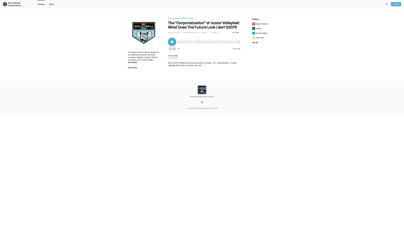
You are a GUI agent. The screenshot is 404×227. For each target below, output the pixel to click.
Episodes (41, 4)
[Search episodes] (387, 4)
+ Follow (396, 4)
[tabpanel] (204, 65)
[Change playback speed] (179, 48)
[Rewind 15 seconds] (170, 48)
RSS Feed (260, 38)
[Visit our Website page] (202, 102)
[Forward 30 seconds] (174, 48)
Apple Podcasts (262, 24)
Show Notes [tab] (173, 56)
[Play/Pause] (172, 42)
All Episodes (132, 67)
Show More (132, 62)
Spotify (259, 28)
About (51, 4)
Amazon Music (261, 33)
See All (255, 43)
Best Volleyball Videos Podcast (14, 4)
